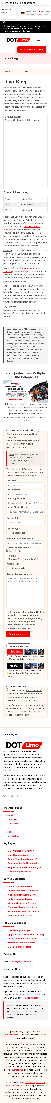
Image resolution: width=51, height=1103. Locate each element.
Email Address (13, 489)
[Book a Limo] (25, 391)
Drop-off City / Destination (19, 538)
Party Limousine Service (20, 899)
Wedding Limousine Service (22, 903)
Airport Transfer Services (21, 886)
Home (11, 815)
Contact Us (13, 836)
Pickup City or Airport (17, 507)
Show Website (29, 210)
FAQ (10, 828)
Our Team (13, 823)
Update (20, 659)
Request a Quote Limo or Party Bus (25, 867)
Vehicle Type (12, 564)
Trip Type (11, 556)
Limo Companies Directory (21, 851)
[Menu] (38, 40)
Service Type (13, 528)
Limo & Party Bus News (19, 871)
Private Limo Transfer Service (23, 890)
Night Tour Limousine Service (23, 895)
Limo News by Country (19, 855)
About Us (12, 819)
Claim (12, 659)
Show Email (27, 204)
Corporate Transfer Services (22, 907)
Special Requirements (21, 574)
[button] (31, 49)
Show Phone (28, 199)
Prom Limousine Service (20, 915)
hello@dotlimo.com (21, 961)
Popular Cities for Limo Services (24, 863)
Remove (30, 659)
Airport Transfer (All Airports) (22, 859)
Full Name (11, 480)
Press (11, 832)
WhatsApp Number (15, 498)
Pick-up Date (12, 518)
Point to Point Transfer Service (23, 911)
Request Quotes (24, 440)
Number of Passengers (17, 547)
